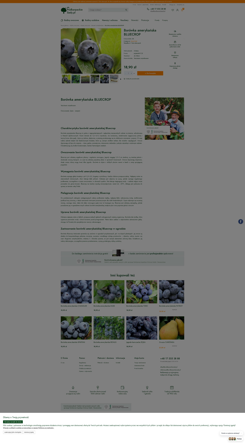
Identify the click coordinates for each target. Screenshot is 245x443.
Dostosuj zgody (29, 432)
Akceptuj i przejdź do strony (13, 422)
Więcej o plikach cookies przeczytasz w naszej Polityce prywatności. (28, 428)
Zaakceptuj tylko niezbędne (12, 432)
